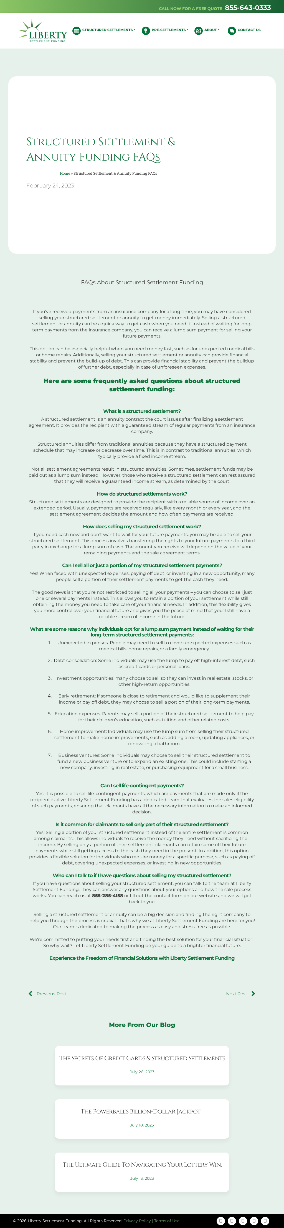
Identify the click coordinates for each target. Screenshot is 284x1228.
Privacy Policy (137, 1220)
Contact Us (249, 30)
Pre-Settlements (169, 30)
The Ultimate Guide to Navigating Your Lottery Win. (142, 1165)
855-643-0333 (248, 8)
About (210, 30)
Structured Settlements (107, 30)
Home (65, 173)
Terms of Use (166, 1220)
